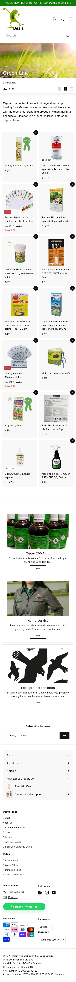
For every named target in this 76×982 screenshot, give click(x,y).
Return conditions (12, 874)
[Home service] (38, 598)
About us (7, 823)
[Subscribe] (64, 735)
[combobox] (38, 36)
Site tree (7, 837)
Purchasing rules (12, 870)
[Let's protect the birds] (38, 665)
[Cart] (62, 19)
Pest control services (14, 827)
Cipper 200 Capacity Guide (17, 847)
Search (7, 818)
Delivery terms (10, 860)
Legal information (12, 842)
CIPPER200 (41, 3)
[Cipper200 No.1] (38, 531)
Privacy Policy (10, 865)
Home (6, 66)
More (38, 568)
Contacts (7, 832)
